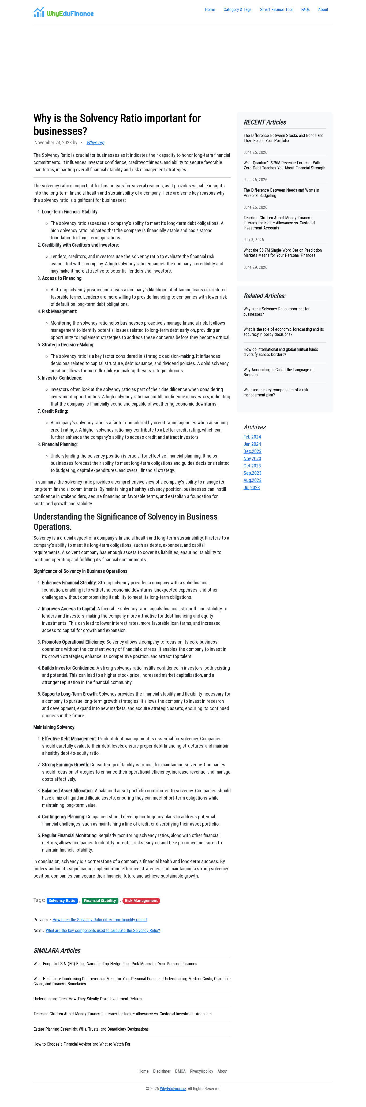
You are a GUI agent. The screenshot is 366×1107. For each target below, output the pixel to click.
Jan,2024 (252, 444)
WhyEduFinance (173, 1088)
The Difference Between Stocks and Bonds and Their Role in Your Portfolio (283, 138)
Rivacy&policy (201, 1071)
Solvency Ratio (62, 900)
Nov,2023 (252, 458)
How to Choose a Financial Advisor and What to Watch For (81, 1044)
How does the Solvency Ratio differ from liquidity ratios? (100, 919)
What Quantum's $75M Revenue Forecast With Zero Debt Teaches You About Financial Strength (284, 165)
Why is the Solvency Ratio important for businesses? (277, 311)
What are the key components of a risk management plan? (276, 392)
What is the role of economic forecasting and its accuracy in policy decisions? (284, 332)
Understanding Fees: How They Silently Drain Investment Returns (87, 998)
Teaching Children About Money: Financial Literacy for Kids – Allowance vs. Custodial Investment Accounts (122, 1013)
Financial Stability (100, 900)
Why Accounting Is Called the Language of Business (279, 372)
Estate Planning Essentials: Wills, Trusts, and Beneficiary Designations (91, 1029)
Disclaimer (162, 1071)
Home (210, 9)
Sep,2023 (253, 473)
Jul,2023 (252, 487)
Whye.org (95, 142)
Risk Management (141, 900)
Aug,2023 (253, 480)
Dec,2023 (253, 451)
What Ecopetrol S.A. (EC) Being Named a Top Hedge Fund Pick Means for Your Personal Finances (115, 963)
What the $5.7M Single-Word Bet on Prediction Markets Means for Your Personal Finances (283, 253)
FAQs (305, 9)
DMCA (180, 1071)
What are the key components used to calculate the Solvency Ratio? (103, 930)
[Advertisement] (183, 68)
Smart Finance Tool (276, 9)
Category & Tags (238, 9)
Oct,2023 (252, 466)
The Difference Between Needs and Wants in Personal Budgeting (281, 193)
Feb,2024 (252, 437)
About (323, 9)
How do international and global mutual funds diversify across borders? (281, 352)
